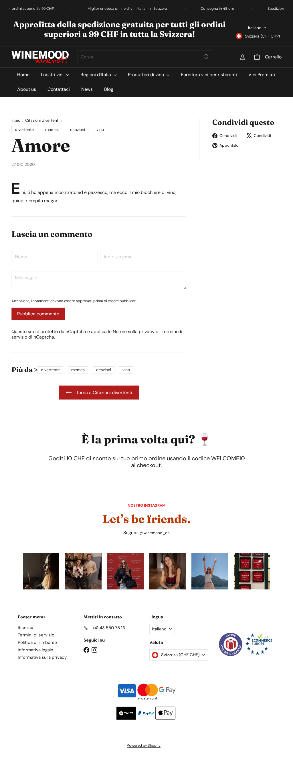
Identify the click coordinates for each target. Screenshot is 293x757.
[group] (41, 571)
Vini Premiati (261, 75)
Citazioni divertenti (42, 120)
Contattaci (58, 89)
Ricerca (25, 627)
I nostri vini (53, 75)
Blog (108, 89)
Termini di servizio (36, 635)
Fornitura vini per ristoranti (209, 75)
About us (26, 89)
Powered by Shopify (144, 745)
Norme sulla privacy (134, 332)
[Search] (206, 56)
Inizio (15, 120)
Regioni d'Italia (96, 75)
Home (23, 75)
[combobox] (145, 56)
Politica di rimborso (37, 642)
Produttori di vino (146, 75)
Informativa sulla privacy (42, 657)
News (87, 89)
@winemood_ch (155, 532)
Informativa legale (35, 650)
